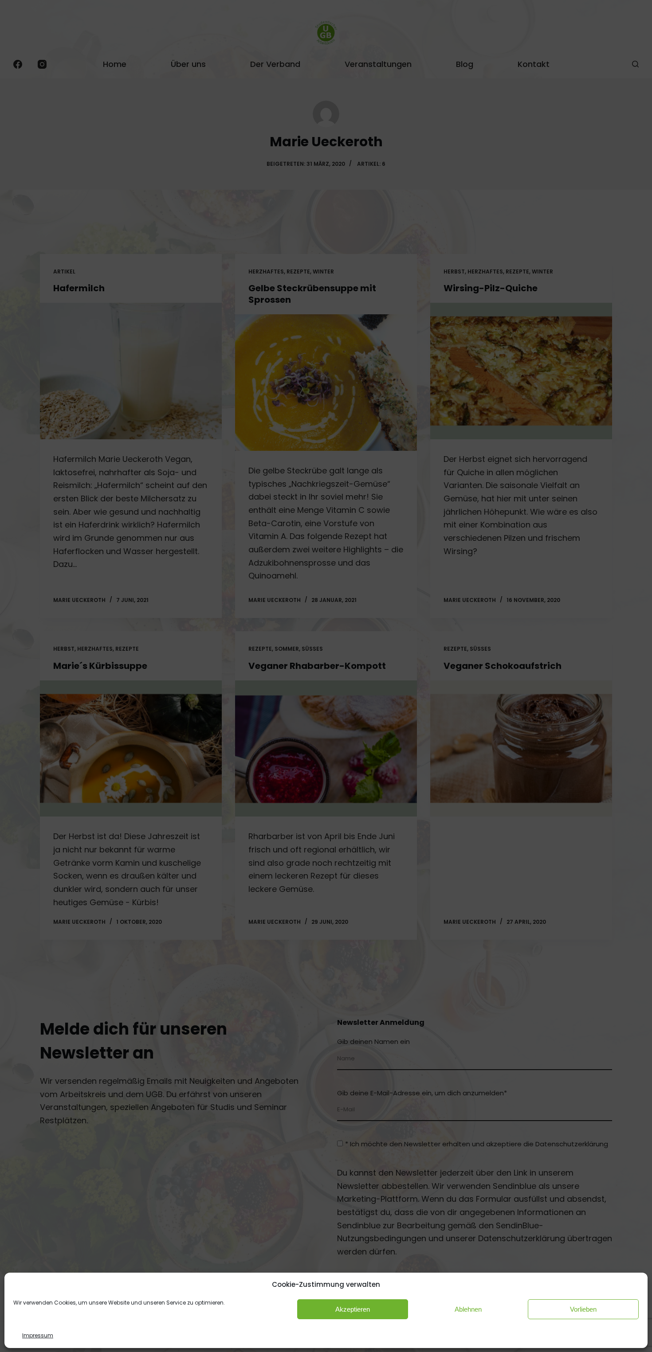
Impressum (37, 1335)
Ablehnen (468, 1309)
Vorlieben (583, 1309)
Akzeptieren (352, 1309)
